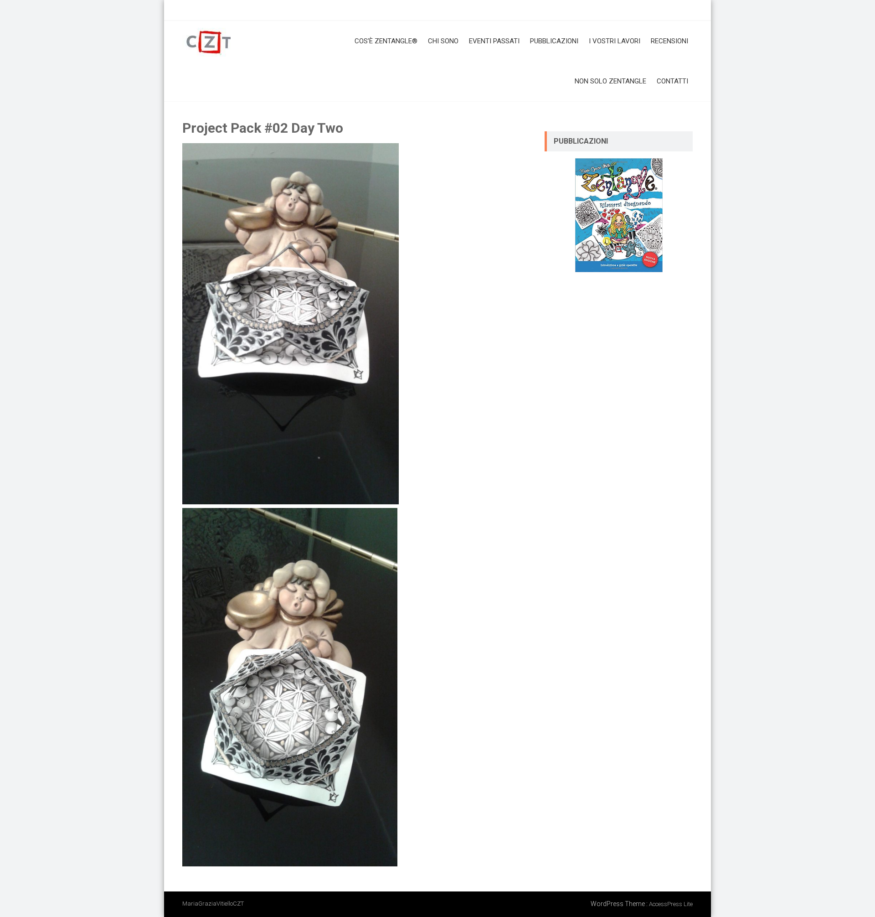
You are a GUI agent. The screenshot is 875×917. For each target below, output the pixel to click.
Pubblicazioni (554, 41)
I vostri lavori (614, 41)
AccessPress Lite (671, 904)
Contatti (672, 81)
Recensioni (669, 41)
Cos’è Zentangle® (386, 41)
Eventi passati (494, 41)
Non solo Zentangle (610, 81)
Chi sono (443, 41)
